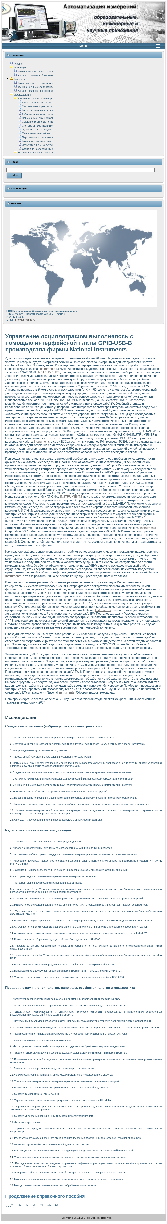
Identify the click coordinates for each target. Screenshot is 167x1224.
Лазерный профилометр (28, 1122)
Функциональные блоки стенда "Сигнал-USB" (44, 87)
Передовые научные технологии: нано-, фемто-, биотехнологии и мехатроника (70, 987)
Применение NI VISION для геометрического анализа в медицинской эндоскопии (61, 1087)
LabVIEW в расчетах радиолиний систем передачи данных (47, 841)
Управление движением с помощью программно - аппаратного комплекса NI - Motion (63, 1100)
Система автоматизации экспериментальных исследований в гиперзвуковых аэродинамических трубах (73, 778)
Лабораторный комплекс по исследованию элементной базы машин (52, 756)
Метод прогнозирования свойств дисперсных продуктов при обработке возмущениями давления (69, 1046)
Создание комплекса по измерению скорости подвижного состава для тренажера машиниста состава (72, 772)
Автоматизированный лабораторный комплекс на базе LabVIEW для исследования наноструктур (69, 1005)
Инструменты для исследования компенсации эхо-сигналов (47, 882)
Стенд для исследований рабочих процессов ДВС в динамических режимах (58, 819)
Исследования (22, 94)
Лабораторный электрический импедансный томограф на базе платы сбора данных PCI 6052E (69, 1172)
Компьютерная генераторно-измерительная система (49, 83)
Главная (18, 63)
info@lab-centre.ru (25, 319)
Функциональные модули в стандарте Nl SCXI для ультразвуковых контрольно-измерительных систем (72, 785)
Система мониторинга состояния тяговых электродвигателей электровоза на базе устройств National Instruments (79, 744)
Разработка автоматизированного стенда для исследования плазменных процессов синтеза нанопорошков (77, 1138)
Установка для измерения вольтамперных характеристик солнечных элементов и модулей (67, 1081)
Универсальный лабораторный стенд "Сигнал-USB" (48, 71)
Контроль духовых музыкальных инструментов (49, 110)
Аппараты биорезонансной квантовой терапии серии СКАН (53, 90)
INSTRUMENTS (48, 372)
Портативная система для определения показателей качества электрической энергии (64, 964)
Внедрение (20, 79)
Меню (83, 45)
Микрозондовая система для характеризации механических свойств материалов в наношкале (69, 1179)
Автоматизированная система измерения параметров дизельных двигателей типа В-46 (64, 737)
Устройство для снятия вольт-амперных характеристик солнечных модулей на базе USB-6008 (69, 977)
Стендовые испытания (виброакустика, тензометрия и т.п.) (52, 98)
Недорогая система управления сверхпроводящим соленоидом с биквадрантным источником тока (70, 1052)
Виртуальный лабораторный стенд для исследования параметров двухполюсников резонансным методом (75, 854)
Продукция (20, 67)
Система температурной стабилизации (37, 1094)
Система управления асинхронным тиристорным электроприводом (53, 1116)
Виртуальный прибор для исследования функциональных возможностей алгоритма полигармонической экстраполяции (82, 1021)
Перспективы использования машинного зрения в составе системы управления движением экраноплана (75, 797)
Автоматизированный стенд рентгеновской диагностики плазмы (51, 1144)
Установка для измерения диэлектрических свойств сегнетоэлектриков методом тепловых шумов (70, 1157)
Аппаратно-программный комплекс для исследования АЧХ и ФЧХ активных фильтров (62, 848)
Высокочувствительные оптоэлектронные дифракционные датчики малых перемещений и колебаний (73, 1150)
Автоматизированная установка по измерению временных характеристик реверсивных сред (67, 999)
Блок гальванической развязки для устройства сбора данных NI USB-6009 (57, 939)
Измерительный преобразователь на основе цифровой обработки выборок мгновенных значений (70, 870)
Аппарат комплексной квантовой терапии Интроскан (48, 75)
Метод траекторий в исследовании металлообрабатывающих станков (55, 1185)
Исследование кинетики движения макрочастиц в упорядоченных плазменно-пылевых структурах (70, 1033)
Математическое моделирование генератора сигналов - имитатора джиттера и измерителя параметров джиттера (81, 904)
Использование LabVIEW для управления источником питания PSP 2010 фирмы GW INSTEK (68, 970)
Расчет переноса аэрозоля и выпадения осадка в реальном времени (54, 1068)
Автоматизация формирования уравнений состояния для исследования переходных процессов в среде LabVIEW (80, 933)
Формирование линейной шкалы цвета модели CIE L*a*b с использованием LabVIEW (63, 1074)
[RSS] (5, 1218)
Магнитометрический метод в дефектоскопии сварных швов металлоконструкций (60, 791)
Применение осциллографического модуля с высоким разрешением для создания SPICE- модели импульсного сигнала (83, 920)
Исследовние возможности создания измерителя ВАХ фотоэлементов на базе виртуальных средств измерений (78, 898)
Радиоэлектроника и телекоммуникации (41, 152)
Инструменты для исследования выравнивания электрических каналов (54, 876)
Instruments (47, 369)
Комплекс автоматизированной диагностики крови (42, 1040)
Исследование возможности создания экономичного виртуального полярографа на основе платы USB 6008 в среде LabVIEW (86, 1027)
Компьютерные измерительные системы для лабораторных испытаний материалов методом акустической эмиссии (81, 804)
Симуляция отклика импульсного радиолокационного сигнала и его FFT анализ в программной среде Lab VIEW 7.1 (80, 926)
